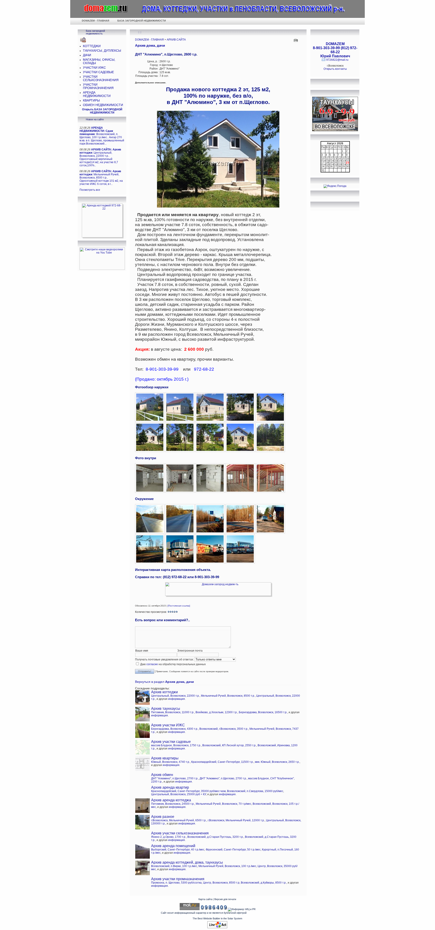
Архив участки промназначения (177, 879)
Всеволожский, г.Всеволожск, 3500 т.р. (223, 728)
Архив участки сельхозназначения (180, 833)
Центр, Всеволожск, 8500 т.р (221, 882)
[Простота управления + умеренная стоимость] (217, 927)
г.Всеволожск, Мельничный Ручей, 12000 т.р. (236, 820)
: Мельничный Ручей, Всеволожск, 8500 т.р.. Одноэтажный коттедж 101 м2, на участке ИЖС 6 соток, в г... (101, 178)
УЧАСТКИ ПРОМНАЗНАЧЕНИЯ (98, 86)
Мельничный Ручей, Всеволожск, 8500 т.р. (228, 695)
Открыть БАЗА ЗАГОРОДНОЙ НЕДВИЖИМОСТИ (102, 111)
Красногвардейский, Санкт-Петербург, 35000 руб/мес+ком (188, 791)
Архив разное (162, 817)
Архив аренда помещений (173, 846)
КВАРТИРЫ (91, 100)
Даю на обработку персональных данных (173, 664)
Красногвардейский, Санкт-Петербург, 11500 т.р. (222, 761)
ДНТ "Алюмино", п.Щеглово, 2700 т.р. (174, 778)
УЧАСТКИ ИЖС (94, 67)
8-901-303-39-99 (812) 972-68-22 (335, 50)
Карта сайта (205, 899)
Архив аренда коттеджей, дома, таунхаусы (187, 862)
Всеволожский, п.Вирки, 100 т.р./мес (174, 866)
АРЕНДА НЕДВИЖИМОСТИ (97, 94)
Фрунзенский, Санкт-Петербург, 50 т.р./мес (233, 849)
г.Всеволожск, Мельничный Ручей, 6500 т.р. (178, 820)
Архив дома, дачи (150, 45)
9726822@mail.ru (337, 59)
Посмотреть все (90, 189)
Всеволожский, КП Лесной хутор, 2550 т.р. (229, 745)
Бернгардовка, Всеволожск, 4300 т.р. (174, 728)
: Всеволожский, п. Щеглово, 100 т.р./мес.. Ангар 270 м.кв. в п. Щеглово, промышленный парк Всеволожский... (102, 135)
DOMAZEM (335, 44)
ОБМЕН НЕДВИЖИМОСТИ (103, 105)
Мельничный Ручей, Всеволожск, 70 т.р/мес (223, 803)
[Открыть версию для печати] (296, 40)
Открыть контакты (335, 68)
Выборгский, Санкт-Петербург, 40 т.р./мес (177, 849)
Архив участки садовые (171, 742)
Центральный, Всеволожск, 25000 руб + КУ (178, 794)
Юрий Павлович (335, 56)
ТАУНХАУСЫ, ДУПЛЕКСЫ (102, 50)
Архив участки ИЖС (168, 725)
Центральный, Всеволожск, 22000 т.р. (175, 695)
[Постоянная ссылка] (179, 605)
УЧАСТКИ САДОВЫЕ (98, 72)
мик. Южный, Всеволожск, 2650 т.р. (277, 761)
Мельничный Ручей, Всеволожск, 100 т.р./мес (227, 866)
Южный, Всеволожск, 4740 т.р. (170, 761)
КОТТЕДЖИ (92, 46)
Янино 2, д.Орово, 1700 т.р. (168, 836)
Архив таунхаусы (165, 708)
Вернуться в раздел (164, 682)
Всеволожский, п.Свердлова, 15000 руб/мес (255, 791)
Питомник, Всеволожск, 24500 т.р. (172, 803)
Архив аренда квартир (170, 787)
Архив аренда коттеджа (171, 800)
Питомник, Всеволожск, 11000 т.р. (172, 712)
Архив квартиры (165, 758)
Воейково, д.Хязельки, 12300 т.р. (216, 712)
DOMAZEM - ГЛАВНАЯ (149, 39)
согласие (152, 664)
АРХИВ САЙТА (176, 39)
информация (176, 699)
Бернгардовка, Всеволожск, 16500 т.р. (263, 712)
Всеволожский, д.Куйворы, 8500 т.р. (263, 882)
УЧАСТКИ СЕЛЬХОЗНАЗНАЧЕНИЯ (100, 78)
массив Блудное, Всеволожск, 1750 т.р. (176, 745)
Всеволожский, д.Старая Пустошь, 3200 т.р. (215, 836)
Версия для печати (225, 899)
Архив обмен (162, 775)
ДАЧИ (87, 55)
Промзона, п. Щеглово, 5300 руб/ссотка (176, 882)
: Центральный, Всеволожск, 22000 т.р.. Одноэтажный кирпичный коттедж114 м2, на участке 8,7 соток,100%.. (100, 157)
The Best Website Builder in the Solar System (217, 918)
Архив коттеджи (164, 692)
